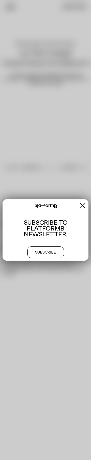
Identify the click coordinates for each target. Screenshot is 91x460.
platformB (45, 206)
